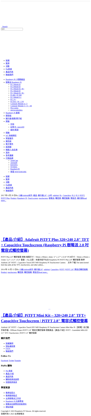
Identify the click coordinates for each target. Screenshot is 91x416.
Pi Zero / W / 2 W (17, 102)
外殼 (12, 124)
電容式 (73, 198)
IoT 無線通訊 (11, 136)
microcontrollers (16, 110)
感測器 (8, 147)
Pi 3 (77, 195)
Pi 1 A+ (13, 99)
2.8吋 (50, 195)
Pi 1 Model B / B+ (17, 93)
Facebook (4, 361)
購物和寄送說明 (12, 379)
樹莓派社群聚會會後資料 (16, 404)
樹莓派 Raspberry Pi (14, 82)
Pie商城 (9, 69)
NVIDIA (13, 167)
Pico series (14, 108)
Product (13, 198)
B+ (61, 195)
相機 (7, 133)
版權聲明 (9, 343)
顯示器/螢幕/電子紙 (14, 118)
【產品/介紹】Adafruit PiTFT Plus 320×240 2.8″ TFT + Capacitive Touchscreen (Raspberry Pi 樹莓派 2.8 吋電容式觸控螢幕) (45, 244)
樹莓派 (51, 198)
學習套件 (9, 138)
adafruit (56, 195)
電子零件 (9, 144)
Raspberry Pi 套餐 (13, 113)
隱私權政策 (10, 346)
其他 (7, 153)
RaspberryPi (15, 169)
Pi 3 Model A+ (16, 97)
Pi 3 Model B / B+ (17, 89)
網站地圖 (9, 407)
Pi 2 (73, 195)
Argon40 (13, 163)
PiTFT (82, 195)
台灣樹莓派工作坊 (13, 398)
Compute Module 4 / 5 (18, 104)
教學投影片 (10, 393)
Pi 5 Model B (15, 85)
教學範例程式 (11, 396)
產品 (35, 195)
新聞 (7, 61)
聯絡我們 (9, 75)
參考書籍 (9, 155)
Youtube (17, 361)
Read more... (43, 272)
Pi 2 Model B (15, 91)
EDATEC (14, 165)
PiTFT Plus (5, 198)
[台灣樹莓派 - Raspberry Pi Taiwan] (42, 24)
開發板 (8, 116)
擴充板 (8, 141)
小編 (20, 195)
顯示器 (41, 195)
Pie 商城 (9, 371)
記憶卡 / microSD (17, 127)
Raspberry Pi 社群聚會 (14, 401)
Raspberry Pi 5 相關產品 (15, 79)
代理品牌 (9, 158)
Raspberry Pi (22, 198)
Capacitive (67, 195)
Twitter (11, 361)
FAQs (8, 348)
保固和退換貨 (11, 382)
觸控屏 (58, 198)
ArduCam (14, 160)
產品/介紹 (10, 374)
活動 (7, 66)
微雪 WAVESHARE (18, 172)
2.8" (45, 195)
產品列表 (9, 72)
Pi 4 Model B (15, 87)
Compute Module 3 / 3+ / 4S (21, 106)
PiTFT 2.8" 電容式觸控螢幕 (76, 269)
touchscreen (43, 198)
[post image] (45, 218)
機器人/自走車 (12, 150)
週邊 (7, 121)
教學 (7, 63)
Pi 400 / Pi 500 (16, 95)
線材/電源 (14, 130)
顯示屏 (80, 198)
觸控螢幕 (66, 198)
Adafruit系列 (27, 195)
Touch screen (33, 198)
